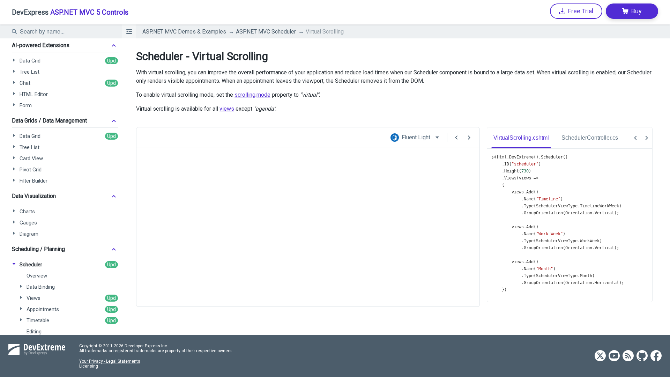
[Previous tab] (635, 137)
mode (263, 94)
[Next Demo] (469, 137)
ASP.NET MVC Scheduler (266, 31)
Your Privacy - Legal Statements (109, 361)
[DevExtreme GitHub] (642, 356)
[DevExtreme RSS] (628, 356)
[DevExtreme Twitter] (600, 356)
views (226, 108)
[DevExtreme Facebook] (656, 356)
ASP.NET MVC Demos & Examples (184, 31)
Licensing (88, 366)
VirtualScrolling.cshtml (521, 138)
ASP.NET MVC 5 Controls (70, 12)
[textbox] (66, 31)
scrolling (244, 94)
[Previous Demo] (456, 137)
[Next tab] (646, 137)
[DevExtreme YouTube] (614, 356)
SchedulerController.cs (589, 138)
